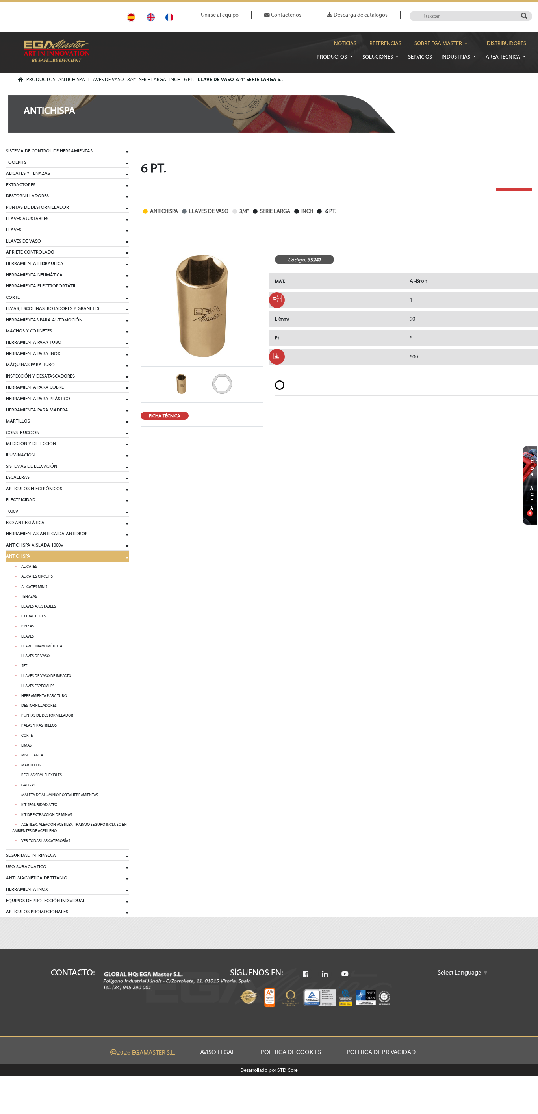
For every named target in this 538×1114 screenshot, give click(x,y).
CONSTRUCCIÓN (22, 432)
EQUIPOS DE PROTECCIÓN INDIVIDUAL (45, 900)
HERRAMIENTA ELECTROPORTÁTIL (41, 286)
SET (24, 666)
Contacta (532, 484)
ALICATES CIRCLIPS (37, 576)
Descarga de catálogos (360, 15)
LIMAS (26, 745)
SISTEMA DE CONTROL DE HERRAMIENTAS (49, 151)
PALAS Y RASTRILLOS (39, 725)
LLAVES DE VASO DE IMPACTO (46, 675)
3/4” (131, 79)
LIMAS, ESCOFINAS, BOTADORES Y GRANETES (52, 308)
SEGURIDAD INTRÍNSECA (31, 855)
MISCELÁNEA (32, 755)
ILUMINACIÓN (20, 455)
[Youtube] (345, 974)
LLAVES (13, 229)
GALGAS (28, 785)
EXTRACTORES (20, 184)
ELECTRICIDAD (20, 499)
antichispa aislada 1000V (34, 545)
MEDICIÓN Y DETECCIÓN (31, 443)
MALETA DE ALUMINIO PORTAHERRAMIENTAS (59, 795)
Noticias (345, 43)
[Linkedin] (325, 974)
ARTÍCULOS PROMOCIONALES (37, 911)
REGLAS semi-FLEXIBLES (41, 775)
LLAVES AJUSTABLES (27, 218)
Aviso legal (217, 1052)
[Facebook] (305, 974)
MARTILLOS (18, 421)
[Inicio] (20, 79)
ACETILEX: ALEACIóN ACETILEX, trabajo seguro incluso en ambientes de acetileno (69, 827)
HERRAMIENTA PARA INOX (33, 353)
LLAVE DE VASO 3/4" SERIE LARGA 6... (241, 79)
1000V (12, 511)
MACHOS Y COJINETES (29, 331)
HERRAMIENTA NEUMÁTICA (34, 275)
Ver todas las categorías (45, 840)
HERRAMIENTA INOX (27, 889)
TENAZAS (29, 596)
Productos (332, 57)
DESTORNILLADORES (27, 195)
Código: (297, 260)
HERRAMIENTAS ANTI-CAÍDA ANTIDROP (47, 533)
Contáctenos (285, 15)
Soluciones (378, 57)
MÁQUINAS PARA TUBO (30, 364)
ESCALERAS (18, 477)
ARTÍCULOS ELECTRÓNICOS (34, 488)
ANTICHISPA (71, 79)
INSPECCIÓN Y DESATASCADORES (40, 376)
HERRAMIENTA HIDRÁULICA (34, 263)
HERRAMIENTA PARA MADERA (37, 410)
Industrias (456, 57)
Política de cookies (291, 1052)
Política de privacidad (381, 1052)
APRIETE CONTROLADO (30, 252)
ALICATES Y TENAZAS (28, 173)
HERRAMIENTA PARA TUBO (33, 342)
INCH (175, 79)
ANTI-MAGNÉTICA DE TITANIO (36, 877)
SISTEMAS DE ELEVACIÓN (31, 466)
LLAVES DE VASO (106, 79)
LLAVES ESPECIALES (37, 686)
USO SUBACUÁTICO (26, 866)
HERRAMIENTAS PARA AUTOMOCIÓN (44, 320)
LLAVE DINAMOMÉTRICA (41, 646)
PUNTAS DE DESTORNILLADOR (37, 207)
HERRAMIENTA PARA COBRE (35, 387)
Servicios (420, 57)
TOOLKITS (16, 162)
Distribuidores (506, 43)
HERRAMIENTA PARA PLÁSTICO (38, 398)
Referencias (385, 43)
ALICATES (29, 566)
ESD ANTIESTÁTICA (25, 522)
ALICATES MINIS (34, 586)
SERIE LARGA (152, 79)
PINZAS (27, 626)
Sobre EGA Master (438, 43)
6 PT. (189, 79)
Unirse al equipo (220, 15)
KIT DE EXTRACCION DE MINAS (46, 814)
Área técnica (503, 57)
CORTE (13, 297)
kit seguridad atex (39, 805)
